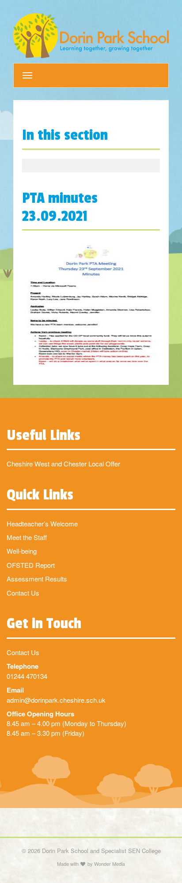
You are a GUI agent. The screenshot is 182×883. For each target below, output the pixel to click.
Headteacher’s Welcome (42, 523)
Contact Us (23, 592)
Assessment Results (37, 578)
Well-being (22, 550)
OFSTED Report (31, 565)
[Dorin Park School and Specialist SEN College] (91, 35)
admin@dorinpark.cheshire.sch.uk (56, 699)
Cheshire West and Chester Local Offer (63, 463)
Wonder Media (109, 863)
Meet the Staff (27, 537)
